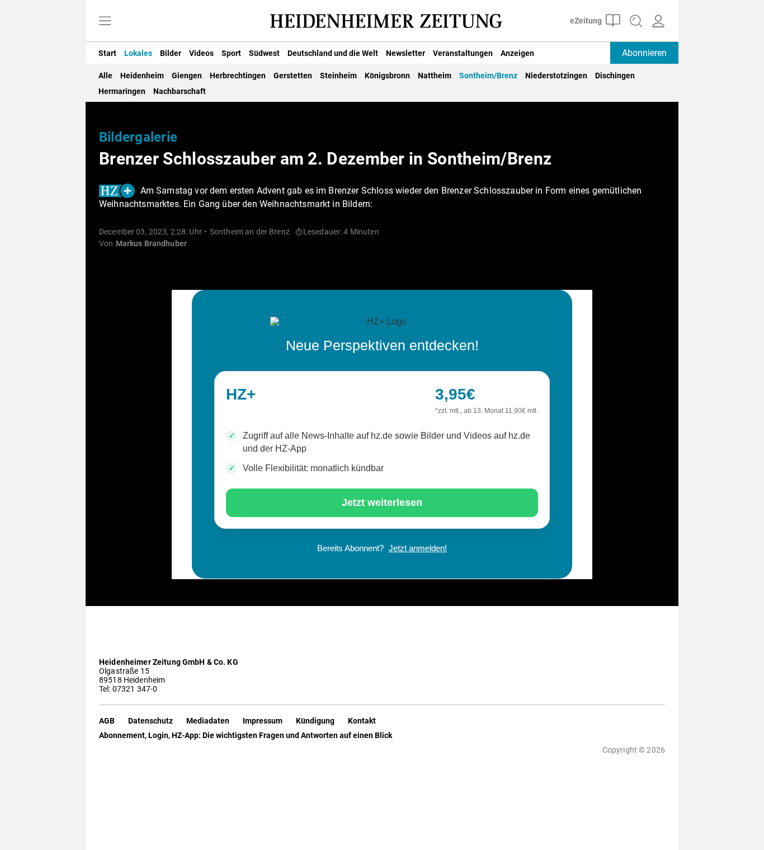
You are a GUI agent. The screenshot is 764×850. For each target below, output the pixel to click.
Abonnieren (644, 53)
